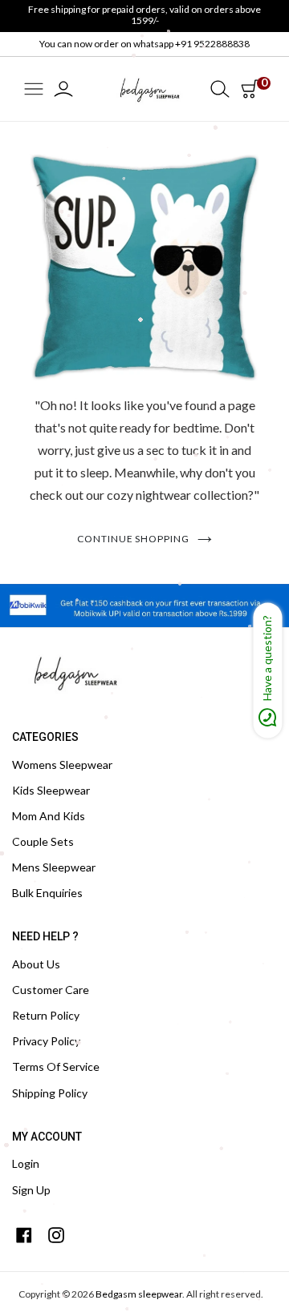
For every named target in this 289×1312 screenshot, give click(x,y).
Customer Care (50, 989)
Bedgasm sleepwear (139, 1294)
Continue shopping (133, 539)
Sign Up (31, 1190)
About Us (36, 964)
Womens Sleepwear (62, 764)
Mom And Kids (48, 816)
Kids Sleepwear (51, 790)
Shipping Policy (50, 1093)
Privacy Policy (46, 1041)
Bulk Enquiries (47, 892)
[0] (249, 89)
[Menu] (33, 90)
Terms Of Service (56, 1066)
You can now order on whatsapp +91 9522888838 (144, 44)
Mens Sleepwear (54, 867)
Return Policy (45, 1015)
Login (25, 1163)
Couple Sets (43, 841)
